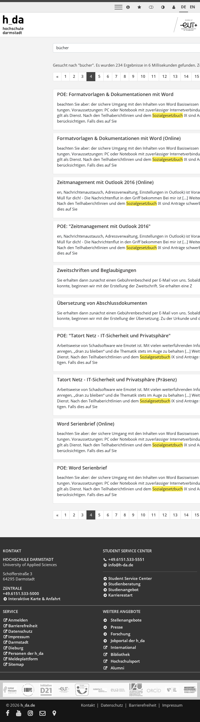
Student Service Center (130, 578)
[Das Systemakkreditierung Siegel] (28, 690)
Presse (117, 627)
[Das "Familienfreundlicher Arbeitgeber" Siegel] (82, 690)
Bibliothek (120, 654)
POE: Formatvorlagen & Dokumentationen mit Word (115, 94)
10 (143, 76)
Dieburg (15, 647)
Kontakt (88, 705)
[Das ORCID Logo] (154, 690)
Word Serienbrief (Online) (85, 423)
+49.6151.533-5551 (126, 559)
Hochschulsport (125, 661)
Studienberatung (124, 583)
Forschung (120, 633)
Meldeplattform (23, 658)
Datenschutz (20, 631)
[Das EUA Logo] (118, 690)
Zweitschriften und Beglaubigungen (96, 270)
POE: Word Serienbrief (82, 467)
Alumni (117, 667)
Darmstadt (18, 642)
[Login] (151, 7)
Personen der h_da (25, 653)
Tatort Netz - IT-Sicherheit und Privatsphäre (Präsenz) (117, 379)
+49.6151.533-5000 (21, 593)
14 (186, 76)
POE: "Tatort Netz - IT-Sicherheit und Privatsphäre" (114, 335)
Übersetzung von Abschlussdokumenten (102, 303)
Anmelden (18, 620)
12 (164, 76)
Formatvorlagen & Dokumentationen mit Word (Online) (119, 138)
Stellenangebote (126, 620)
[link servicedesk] (173, 7)
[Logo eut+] (64, 690)
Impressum (18, 636)
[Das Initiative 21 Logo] (46, 690)
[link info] (128, 7)
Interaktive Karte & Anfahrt (34, 598)
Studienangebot (123, 589)
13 (175, 76)
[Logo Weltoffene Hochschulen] (190, 689)
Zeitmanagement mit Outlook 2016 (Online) (105, 182)
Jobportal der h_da (128, 640)
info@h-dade (120, 564)
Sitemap (15, 664)
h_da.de (28, 705)
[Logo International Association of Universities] (136, 689)
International (123, 647)
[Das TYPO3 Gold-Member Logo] (172, 690)
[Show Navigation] (118, 7)
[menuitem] (11, 714)
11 (153, 76)
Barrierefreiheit (22, 625)
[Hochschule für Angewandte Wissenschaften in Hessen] (10, 690)
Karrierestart (120, 595)
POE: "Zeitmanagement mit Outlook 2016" (104, 226)
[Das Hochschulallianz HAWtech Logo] (100, 690)
